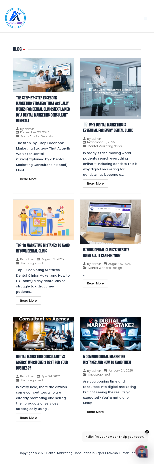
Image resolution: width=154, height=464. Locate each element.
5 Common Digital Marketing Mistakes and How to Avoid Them (107, 359)
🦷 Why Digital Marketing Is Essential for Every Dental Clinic (108, 128)
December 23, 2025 (34, 132)
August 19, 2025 (52, 259)
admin (29, 128)
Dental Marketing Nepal (105, 146)
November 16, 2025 (101, 142)
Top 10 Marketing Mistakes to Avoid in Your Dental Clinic (43, 248)
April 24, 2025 (51, 376)
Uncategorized (32, 263)
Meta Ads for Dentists (37, 136)
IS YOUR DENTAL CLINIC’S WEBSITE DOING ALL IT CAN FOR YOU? (106, 252)
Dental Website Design (105, 268)
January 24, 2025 (120, 370)
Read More (28, 179)
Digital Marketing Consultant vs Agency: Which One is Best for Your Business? (42, 362)
